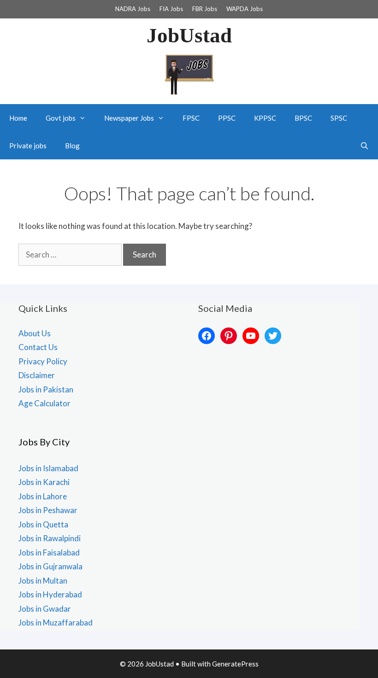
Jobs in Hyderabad (50, 594)
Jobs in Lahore (42, 496)
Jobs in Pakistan (45, 389)
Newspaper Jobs (129, 118)
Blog (72, 145)
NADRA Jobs (132, 8)
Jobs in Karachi (44, 482)
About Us (34, 333)
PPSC (227, 118)
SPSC (339, 118)
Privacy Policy (42, 361)
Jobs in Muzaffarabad (55, 622)
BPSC (303, 118)
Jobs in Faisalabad (49, 552)
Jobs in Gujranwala (50, 566)
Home (18, 118)
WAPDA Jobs (244, 8)
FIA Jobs (171, 8)
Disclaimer (36, 375)
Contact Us (38, 347)
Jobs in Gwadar (44, 609)
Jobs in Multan (42, 580)
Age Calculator (44, 403)
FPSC (191, 118)
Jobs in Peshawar (47, 510)
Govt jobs (61, 118)
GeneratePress (235, 664)
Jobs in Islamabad (48, 468)
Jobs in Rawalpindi (49, 538)
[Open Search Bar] (364, 145)
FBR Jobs (204, 8)
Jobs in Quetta (43, 524)
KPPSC (265, 118)
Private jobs (28, 145)
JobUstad (189, 35)
